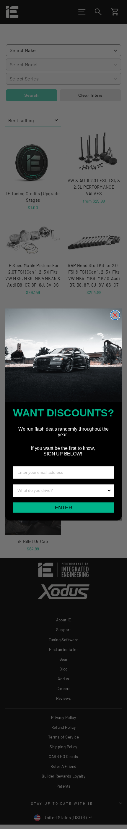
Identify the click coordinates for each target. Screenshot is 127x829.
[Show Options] (109, 490)
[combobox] (62, 490)
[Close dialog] (115, 315)
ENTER (63, 507)
